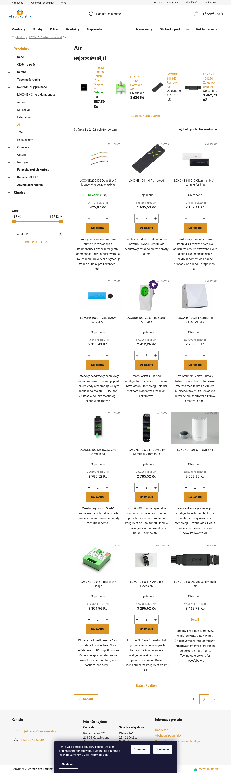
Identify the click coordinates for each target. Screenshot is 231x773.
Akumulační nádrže (30, 185)
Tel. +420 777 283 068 (165, 2)
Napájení (23, 162)
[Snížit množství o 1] (88, 218)
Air (19, 124)
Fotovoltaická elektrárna (33, 169)
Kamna (21, 72)
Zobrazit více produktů (145, 115)
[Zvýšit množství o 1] (107, 218)
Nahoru (88, 699)
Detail (195, 619)
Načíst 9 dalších (146, 685)
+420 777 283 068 (32, 740)
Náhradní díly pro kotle (32, 87)
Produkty (21, 49)
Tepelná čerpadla (28, 79)
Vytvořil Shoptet (209, 769)
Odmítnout (140, 749)
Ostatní (21, 154)
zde (105, 755)
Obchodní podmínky (42, 2)
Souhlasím (163, 749)
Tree (20, 132)
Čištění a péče (26, 64)
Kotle (20, 57)
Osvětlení (23, 147)
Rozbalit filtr (36, 242)
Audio (21, 102)
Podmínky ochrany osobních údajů (177, 741)
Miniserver (23, 109)
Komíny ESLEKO (27, 177)
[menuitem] (18, 29)
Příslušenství (25, 140)
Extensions (24, 117)
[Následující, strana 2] (204, 699)
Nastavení (68, 764)
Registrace (210, 2)
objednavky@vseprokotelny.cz (40, 731)
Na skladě (39, 234)
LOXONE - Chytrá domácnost (36, 94)
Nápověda (17, 2)
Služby (19, 193)
